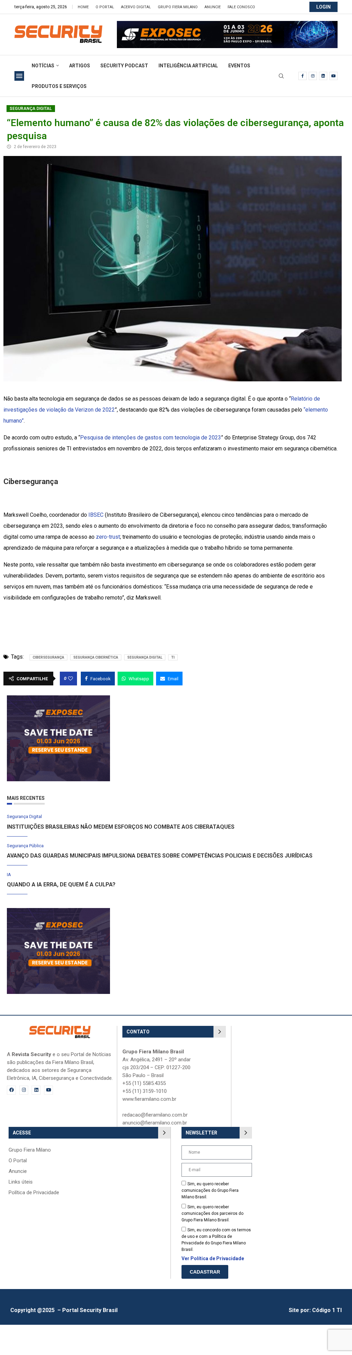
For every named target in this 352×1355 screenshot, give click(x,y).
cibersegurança (48, 657)
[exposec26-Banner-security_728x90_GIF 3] (227, 24)
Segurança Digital (31, 108)
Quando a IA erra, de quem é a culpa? (61, 884)
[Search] (281, 76)
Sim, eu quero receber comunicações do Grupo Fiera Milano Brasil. (210, 1190)
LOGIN (323, 7)
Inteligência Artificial (188, 65)
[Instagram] (313, 76)
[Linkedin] (323, 76)
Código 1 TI (327, 1310)
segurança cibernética (95, 657)
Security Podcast (124, 65)
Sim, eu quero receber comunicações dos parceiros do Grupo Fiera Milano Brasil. (212, 1213)
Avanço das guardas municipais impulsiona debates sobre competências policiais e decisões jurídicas (159, 855)
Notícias (43, 65)
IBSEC (95, 515)
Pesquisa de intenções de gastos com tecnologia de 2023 (150, 437)
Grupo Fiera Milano (178, 7)
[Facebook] (302, 76)
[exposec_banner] (58, 698)
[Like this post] (70, 678)
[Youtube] (333, 76)
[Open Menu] (19, 76)
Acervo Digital (136, 7)
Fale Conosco (241, 7)
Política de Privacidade (34, 1192)
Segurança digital (144, 657)
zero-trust (108, 537)
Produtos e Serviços (59, 86)
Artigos (79, 65)
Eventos (239, 65)
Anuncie (213, 7)
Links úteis (21, 1182)
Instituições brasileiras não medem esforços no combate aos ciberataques (120, 827)
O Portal (105, 7)
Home (83, 7)
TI (173, 657)
